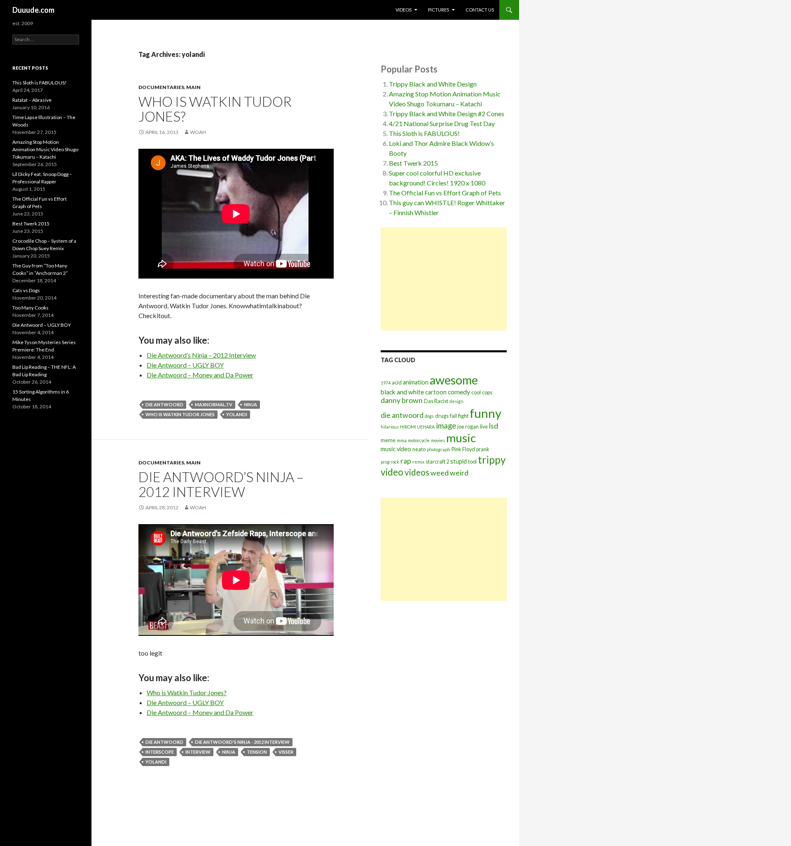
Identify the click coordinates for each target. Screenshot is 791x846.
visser (285, 752)
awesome (454, 380)
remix (418, 461)
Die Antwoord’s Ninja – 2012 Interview (201, 355)
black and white (402, 392)
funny (485, 413)
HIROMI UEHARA (417, 426)
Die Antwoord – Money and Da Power (200, 375)
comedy (459, 392)
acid (397, 383)
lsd (493, 426)
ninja (250, 404)
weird (459, 473)
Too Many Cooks (30, 308)
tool (472, 462)
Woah (198, 132)
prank (482, 449)
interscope (159, 752)
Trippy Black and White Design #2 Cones (446, 113)
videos (417, 472)
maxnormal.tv (213, 404)
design (456, 401)
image (446, 425)
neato (419, 449)
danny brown (402, 400)
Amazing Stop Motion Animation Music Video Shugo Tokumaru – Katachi (45, 149)
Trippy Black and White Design (433, 84)
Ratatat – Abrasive (31, 100)
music (461, 438)
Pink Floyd (463, 449)
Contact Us (480, 9)
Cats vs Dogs (26, 290)
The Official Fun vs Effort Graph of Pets (445, 193)
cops (487, 392)
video (392, 472)
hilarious (390, 426)
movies (438, 440)
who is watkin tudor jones (180, 414)
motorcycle (419, 440)
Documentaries (161, 87)
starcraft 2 (437, 462)
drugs (442, 416)
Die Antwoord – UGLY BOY (185, 365)
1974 (386, 382)
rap (405, 461)
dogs (429, 416)
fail (453, 416)
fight (463, 416)
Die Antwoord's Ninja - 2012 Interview (242, 742)
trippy (491, 460)
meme (388, 440)
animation (415, 382)
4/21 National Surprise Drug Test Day (442, 123)
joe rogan (468, 427)
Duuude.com (33, 9)
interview (198, 752)
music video (396, 448)
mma (402, 440)
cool (476, 392)
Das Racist (436, 401)
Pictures (438, 9)
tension (257, 752)
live (484, 427)
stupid (458, 461)
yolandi (236, 414)
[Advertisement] (444, 278)
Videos (404, 9)
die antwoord (164, 404)
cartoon (436, 392)
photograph (438, 449)
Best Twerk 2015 (413, 163)
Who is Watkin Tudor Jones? (215, 108)
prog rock (390, 461)
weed (440, 473)
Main (193, 87)
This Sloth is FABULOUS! (424, 133)
